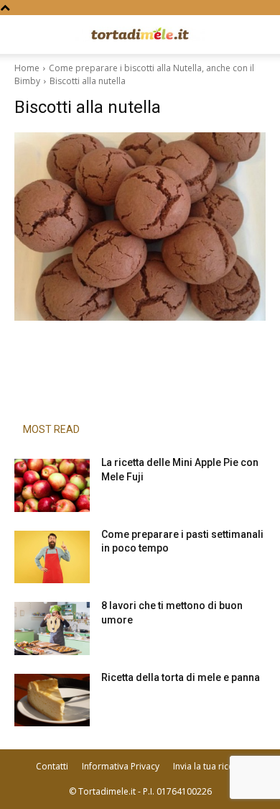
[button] (24, 34)
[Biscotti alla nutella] (140, 226)
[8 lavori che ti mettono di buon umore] (52, 628)
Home (26, 68)
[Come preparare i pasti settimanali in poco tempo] (52, 557)
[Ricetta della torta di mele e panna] (52, 700)
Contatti (52, 766)
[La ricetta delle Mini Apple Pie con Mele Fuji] (52, 485)
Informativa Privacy (120, 766)
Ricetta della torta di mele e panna (180, 677)
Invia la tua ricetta (208, 766)
